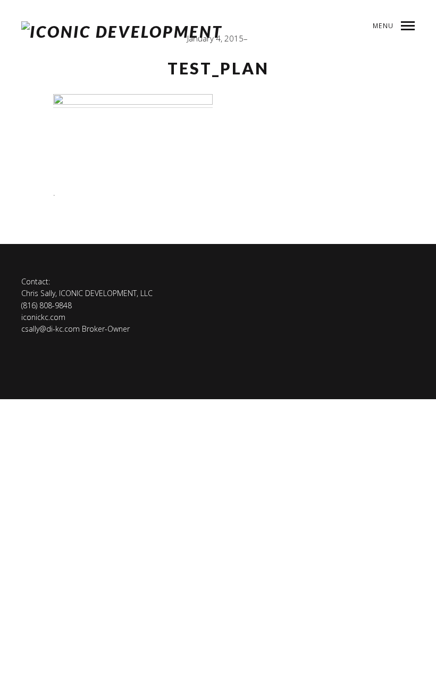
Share (382, 89)
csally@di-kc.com (50, 329)
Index (347, 89)
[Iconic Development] (122, 32)
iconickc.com (43, 317)
